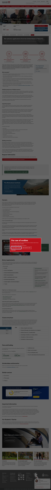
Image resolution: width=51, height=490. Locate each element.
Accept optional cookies (16, 247)
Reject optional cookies (27, 247)
